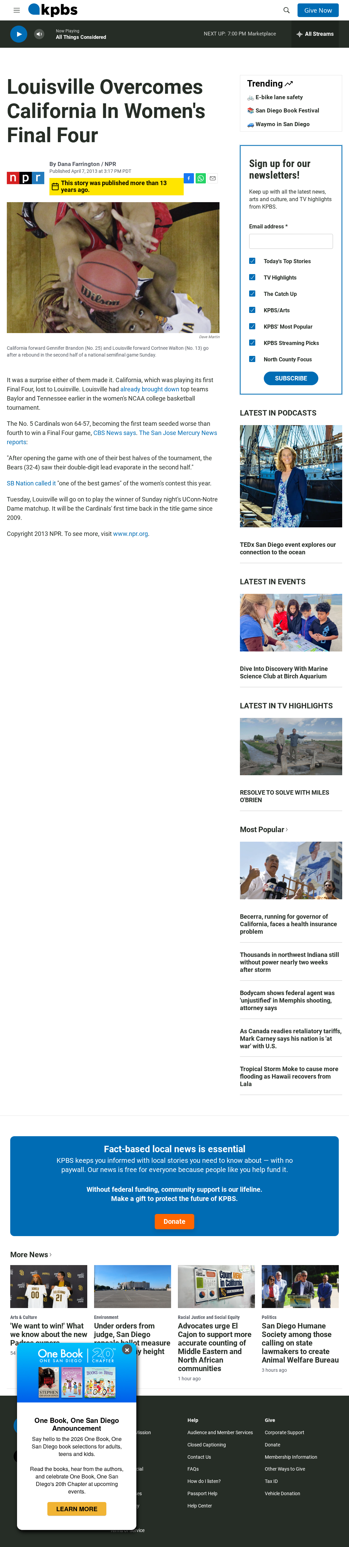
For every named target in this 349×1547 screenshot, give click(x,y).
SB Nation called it (31, 483)
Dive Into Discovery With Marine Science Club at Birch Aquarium (284, 672)
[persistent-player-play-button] (19, 34)
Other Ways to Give (285, 1469)
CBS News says (114, 432)
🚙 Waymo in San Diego (278, 124)
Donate (174, 1221)
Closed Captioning (206, 1444)
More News (29, 1254)
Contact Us (199, 1457)
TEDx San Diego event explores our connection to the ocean (288, 548)
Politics (269, 1317)
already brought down (149, 389)
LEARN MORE (76, 1508)
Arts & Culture (23, 1317)
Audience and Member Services (220, 1432)
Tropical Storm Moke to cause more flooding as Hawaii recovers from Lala (289, 1076)
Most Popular (262, 829)
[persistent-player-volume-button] (39, 34)
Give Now (318, 10)
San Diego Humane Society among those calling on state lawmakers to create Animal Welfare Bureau (300, 1343)
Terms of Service (127, 1530)
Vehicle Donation (282, 1493)
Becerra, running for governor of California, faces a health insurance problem (288, 924)
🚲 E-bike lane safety (275, 97)
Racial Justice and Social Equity (209, 1317)
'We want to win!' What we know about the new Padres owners (48, 1334)
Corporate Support (284, 1432)
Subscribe (291, 378)
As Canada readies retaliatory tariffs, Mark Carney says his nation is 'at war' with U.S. (291, 1038)
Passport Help (202, 1493)
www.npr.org (130, 533)
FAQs (193, 1469)
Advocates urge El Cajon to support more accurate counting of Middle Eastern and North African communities (215, 1347)
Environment (106, 1317)
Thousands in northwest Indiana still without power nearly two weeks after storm (289, 962)
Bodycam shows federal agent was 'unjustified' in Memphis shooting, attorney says (287, 1000)
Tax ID (271, 1481)
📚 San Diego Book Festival (283, 110)
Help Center (199, 1505)
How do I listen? (204, 1481)
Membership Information (291, 1457)
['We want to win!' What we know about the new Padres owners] (48, 1286)
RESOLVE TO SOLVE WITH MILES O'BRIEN (284, 796)
